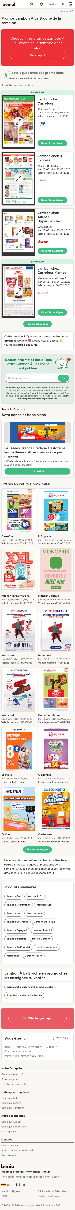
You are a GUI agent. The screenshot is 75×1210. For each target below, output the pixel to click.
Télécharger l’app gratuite (15, 1084)
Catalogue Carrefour (12, 1107)
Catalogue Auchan (11, 1121)
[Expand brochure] (18, 122)
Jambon (28, 85)
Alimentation (35, 1047)
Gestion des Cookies (49, 1196)
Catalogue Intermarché (14, 1126)
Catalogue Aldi (9, 1131)
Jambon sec (14, 913)
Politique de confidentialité (52, 1191)
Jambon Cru (14, 896)
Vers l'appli (37, 55)
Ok (63, 378)
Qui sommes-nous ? (12, 1074)
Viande (50, 1047)
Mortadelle (13, 955)
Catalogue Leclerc (11, 1102)
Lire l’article (37, 471)
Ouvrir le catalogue (52, 143)
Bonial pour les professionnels (17, 1150)
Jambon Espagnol (17, 930)
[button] (37, 119)
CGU (4, 1196)
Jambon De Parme (44, 921)
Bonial (7, 1047)
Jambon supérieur (46, 947)
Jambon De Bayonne (19, 904)
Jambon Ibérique (16, 938)
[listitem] (19, 516)
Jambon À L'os (35, 896)
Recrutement (8, 1155)
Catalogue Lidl (9, 1098)
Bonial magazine (10, 1079)
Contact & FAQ (9, 1145)
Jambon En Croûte (17, 921)
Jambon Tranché (42, 930)
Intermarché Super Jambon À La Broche (30, 986)
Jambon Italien (33, 955)
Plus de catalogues (37, 323)
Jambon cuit (43, 904)
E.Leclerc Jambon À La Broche (24, 995)
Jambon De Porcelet (18, 947)
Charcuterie (10, 1051)
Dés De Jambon (41, 938)
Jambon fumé (35, 913)
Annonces (64, 11)
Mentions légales (10, 1191)
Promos (20, 1047)
